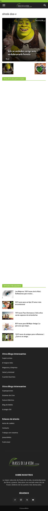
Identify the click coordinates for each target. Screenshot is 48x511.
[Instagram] (21, 500)
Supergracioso (7, 391)
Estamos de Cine (8, 395)
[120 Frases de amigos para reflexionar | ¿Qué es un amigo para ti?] (7, 337)
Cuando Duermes (8, 377)
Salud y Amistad (8, 372)
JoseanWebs (6, 437)
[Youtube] (33, 500)
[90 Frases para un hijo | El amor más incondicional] (7, 305)
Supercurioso (7, 358)
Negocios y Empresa (9, 367)
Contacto (5, 428)
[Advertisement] (24, 181)
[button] (3, 5)
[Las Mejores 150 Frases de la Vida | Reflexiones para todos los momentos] (7, 294)
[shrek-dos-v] (24, 61)
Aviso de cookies (8, 423)
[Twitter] (27, 500)
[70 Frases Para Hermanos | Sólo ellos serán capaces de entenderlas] (7, 316)
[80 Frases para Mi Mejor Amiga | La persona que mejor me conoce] (7, 326)
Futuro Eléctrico (8, 400)
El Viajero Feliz (7, 363)
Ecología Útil (6, 409)
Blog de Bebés (7, 405)
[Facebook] (15, 500)
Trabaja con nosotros (10, 433)
